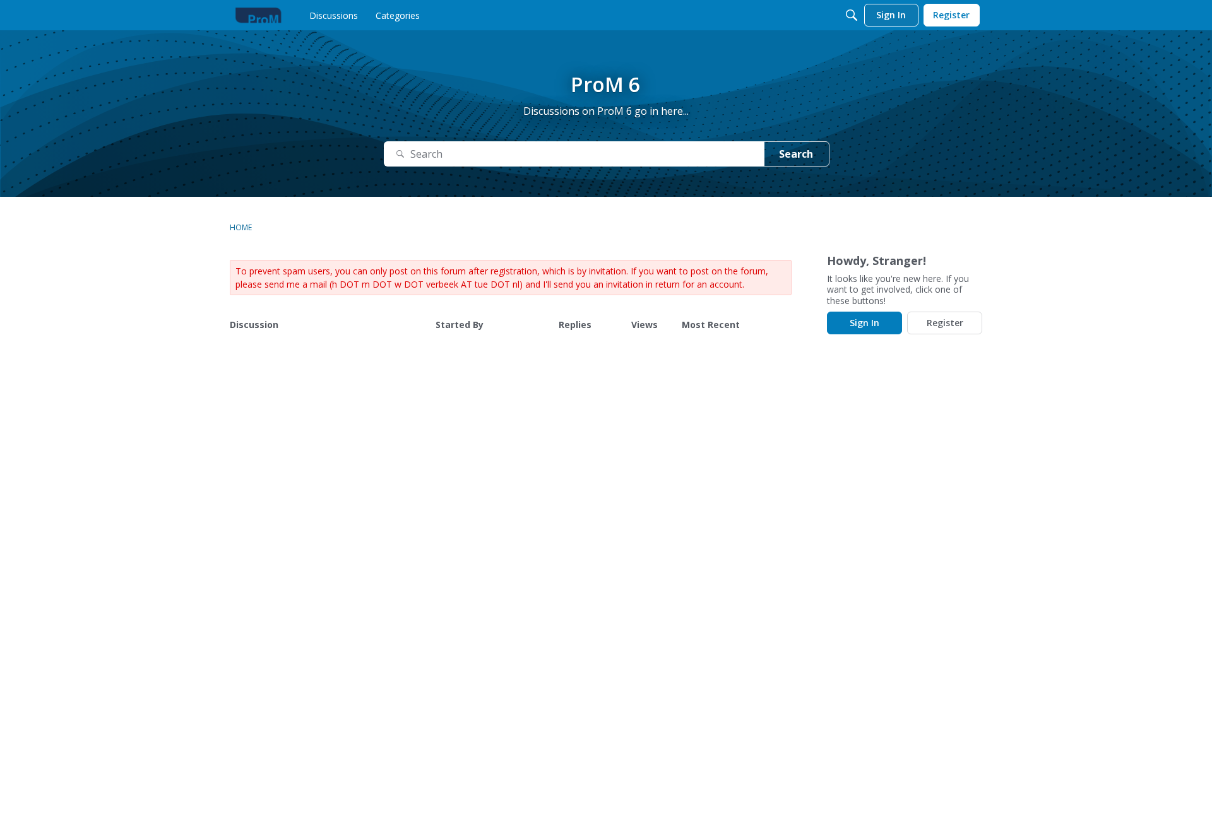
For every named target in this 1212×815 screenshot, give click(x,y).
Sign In (864, 323)
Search (796, 154)
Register (945, 323)
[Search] (851, 15)
